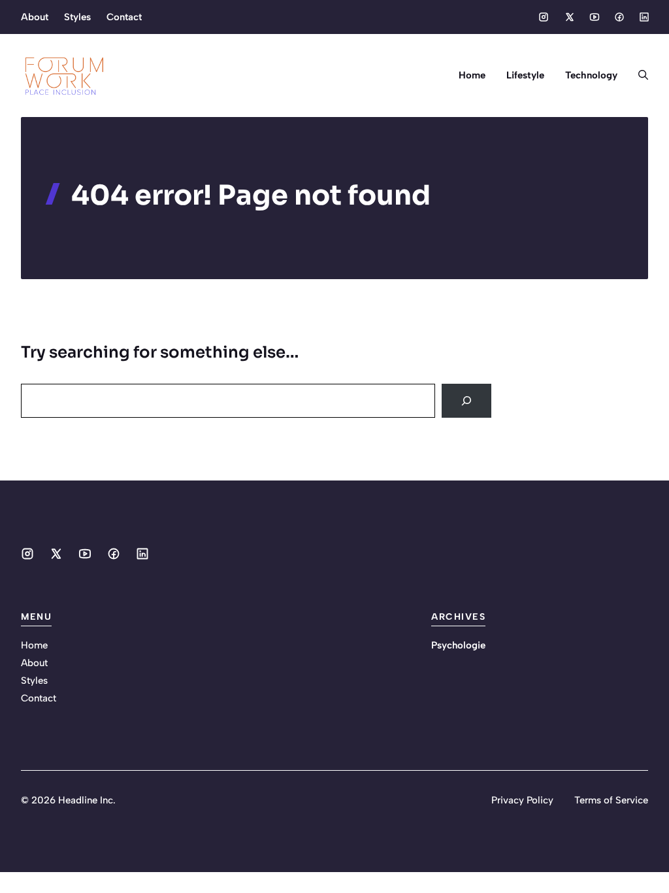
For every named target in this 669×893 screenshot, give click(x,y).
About (34, 17)
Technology (591, 75)
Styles (77, 17)
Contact (124, 17)
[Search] (466, 401)
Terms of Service (611, 800)
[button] (638, 75)
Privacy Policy (522, 800)
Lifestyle (525, 75)
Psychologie (458, 645)
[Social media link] (543, 17)
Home (472, 75)
